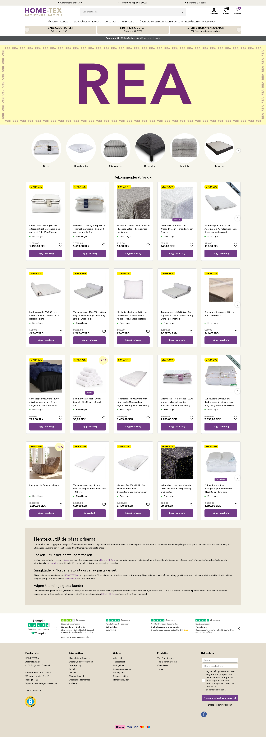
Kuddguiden (118, 665)
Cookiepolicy (75, 665)
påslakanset (71, 578)
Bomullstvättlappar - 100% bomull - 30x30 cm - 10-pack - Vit (88, 402)
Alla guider (118, 658)
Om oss (72, 672)
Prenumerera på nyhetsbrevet (220, 698)
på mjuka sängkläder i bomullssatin (133, 38)
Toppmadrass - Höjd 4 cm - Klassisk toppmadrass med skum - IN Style (89, 488)
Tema (160, 669)
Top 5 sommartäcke (167, 661)
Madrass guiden (120, 676)
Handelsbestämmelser (80, 658)
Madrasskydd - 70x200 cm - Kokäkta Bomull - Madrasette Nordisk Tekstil (44, 315)
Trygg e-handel (76, 676)
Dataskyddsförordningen (81, 661)
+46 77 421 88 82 (43, 672)
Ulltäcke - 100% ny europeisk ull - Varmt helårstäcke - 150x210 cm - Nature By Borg (89, 229)
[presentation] (27, 30)
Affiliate (73, 683)
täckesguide (52, 563)
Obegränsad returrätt (79, 679)
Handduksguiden (121, 679)
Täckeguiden (119, 661)
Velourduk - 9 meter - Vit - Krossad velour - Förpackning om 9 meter (177, 229)
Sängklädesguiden (122, 669)
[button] (30, 701)
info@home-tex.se (48, 683)
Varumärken (162, 665)
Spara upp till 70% (133, 29)
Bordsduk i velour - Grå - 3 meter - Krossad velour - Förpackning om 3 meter (133, 229)
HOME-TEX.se (107, 560)
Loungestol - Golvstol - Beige (44, 485)
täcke (66, 560)
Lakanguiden (119, 672)
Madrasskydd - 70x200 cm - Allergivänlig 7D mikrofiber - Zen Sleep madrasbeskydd (220, 229)
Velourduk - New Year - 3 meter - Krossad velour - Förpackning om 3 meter (176, 488)
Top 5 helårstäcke (166, 658)
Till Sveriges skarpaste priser (205, 29)
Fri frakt (72, 669)
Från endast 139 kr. (60, 29)
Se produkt (89, 513)
